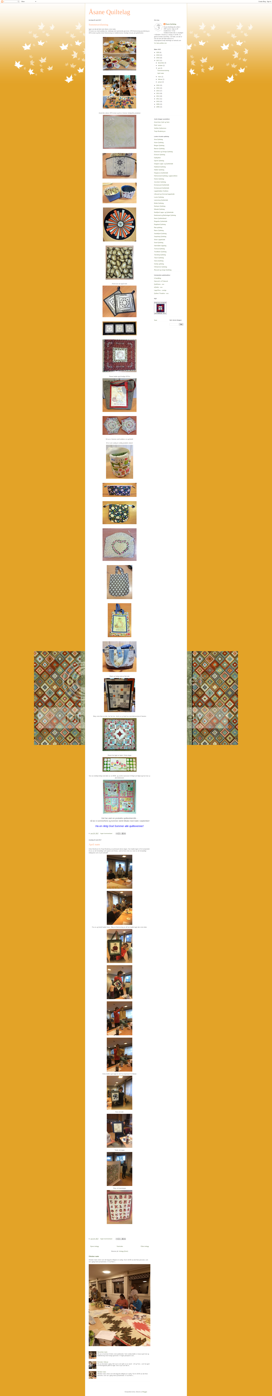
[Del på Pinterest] (125, 833)
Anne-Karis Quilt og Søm (161, 122)
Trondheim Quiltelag (160, 251)
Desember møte (102, 1352)
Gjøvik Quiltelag (159, 160)
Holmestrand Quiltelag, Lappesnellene (165, 176)
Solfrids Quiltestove (160, 128)
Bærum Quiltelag (159, 148)
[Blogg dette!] (119, 833)
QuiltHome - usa (159, 284)
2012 (158, 96)
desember (161, 63)
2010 (158, 101)
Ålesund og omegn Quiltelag (162, 270)
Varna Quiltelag (158, 261)
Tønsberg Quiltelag (160, 255)
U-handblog (157, 278)
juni (159, 68)
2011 (158, 99)
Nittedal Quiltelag (159, 209)
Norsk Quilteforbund (160, 218)
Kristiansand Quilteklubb (161, 185)
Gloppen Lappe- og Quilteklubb (163, 164)
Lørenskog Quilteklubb (161, 200)
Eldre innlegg (145, 1246)
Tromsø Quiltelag (159, 249)
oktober (160, 65)
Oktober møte (94, 1256)
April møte (94, 844)
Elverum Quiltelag (159, 154)
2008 (158, 107)
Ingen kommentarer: (106, 833)
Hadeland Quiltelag (160, 167)
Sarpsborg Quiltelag (160, 236)
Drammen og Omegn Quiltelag (163, 151)
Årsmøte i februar (102, 1362)
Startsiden (120, 1246)
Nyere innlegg (94, 1246)
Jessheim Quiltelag (160, 182)
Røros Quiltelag (159, 230)
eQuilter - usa (158, 287)
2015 (158, 88)
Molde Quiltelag (159, 203)
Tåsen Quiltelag (159, 258)
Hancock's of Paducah (161, 281)
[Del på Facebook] (123, 833)
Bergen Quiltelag (159, 145)
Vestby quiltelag (159, 264)
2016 (158, 85)
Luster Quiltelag (159, 197)
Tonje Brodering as (160, 131)
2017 (158, 60)
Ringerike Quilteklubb (160, 221)
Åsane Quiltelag (109, 11)
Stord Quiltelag (158, 242)
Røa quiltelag (158, 227)
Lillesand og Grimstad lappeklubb (164, 194)
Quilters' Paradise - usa (161, 293)
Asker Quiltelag (159, 142)
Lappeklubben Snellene (161, 191)
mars (160, 76)
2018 (158, 58)
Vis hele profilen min (160, 43)
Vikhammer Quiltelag (160, 267)
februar (160, 79)
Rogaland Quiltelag (160, 224)
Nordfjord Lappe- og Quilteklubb (163, 212)
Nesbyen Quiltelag (159, 206)
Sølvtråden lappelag (160, 245)
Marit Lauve (157, 125)
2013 (158, 93)
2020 (158, 52)
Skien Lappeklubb (159, 239)
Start (155, 320)
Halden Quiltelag (159, 170)
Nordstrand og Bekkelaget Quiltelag (165, 215)
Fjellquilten (157, 157)
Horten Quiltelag (159, 179)
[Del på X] (121, 833)
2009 (158, 104)
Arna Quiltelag (158, 139)
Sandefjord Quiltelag (160, 233)
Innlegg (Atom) (123, 1251)
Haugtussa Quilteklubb (161, 173)
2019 (158, 55)
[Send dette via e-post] (117, 833)
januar (160, 82)
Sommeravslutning (98, 24)
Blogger (144, 1392)
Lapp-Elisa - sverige (160, 290)
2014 (158, 91)
